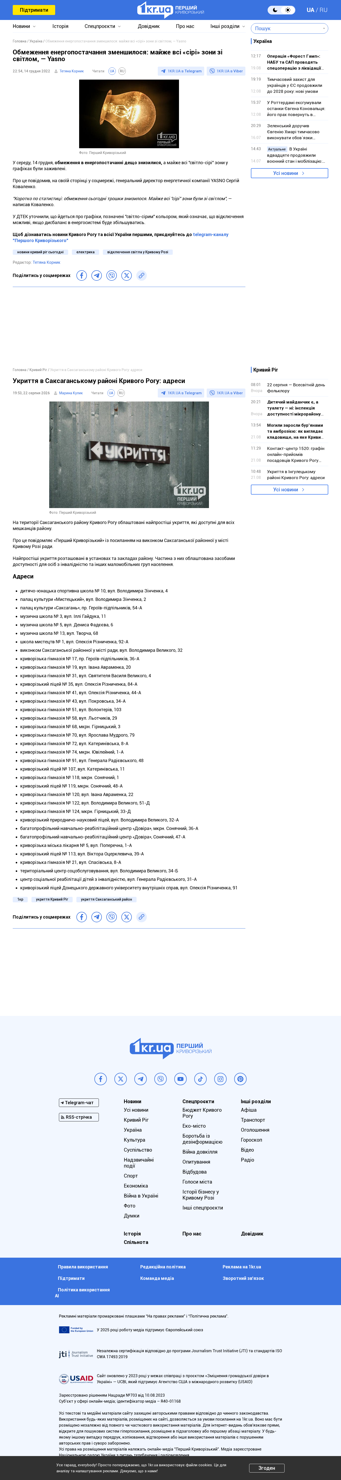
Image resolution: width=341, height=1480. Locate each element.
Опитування (196, 1162)
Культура (134, 1140)
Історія (60, 26)
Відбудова (194, 1172)
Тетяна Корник (72, 71)
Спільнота (136, 1242)
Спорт (131, 1176)
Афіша (249, 1110)
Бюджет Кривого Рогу (202, 1113)
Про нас (185, 26)
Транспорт (253, 1120)
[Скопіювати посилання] (141, 275)
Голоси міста (197, 1182)
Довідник (149, 26)
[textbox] (286, 28)
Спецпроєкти (100, 26)
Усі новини (285, 173)
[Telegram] (96, 275)
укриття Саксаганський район (106, 899)
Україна (133, 1130)
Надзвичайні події (139, 1163)
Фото (129, 1206)
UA (310, 9)
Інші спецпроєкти (202, 1208)
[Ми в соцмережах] (100, 1079)
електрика (85, 252)
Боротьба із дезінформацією (202, 1139)
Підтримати (34, 10)
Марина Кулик (71, 393)
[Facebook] (81, 275)
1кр (20, 899)
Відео (247, 1150)
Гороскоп (251, 1140)
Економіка (136, 1186)
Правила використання (83, 1266)
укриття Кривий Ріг (52, 899)
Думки (131, 1216)
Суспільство (138, 1150)
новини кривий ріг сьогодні (40, 252)
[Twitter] (126, 275)
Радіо (247, 1160)
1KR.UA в (185, 71)
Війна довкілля (199, 1152)
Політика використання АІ (82, 1292)
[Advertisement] (129, 327)
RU (324, 9)
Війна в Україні (141, 1196)
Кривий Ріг (136, 1120)
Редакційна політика (163, 1266)
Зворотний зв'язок (243, 1278)
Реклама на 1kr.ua (242, 1266)
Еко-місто (194, 1126)
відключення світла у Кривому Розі (137, 252)
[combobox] (286, 28)
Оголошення (255, 1130)
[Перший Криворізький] (170, 10)
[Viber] (111, 275)
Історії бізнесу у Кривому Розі (200, 1195)
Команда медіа (157, 1278)
